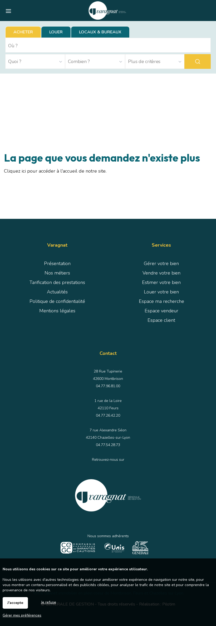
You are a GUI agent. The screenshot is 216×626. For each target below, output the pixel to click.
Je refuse (48, 602)
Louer (56, 32)
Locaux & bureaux (100, 32)
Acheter (23, 32)
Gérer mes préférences (22, 615)
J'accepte (15, 602)
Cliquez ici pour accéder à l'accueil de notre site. (55, 171)
